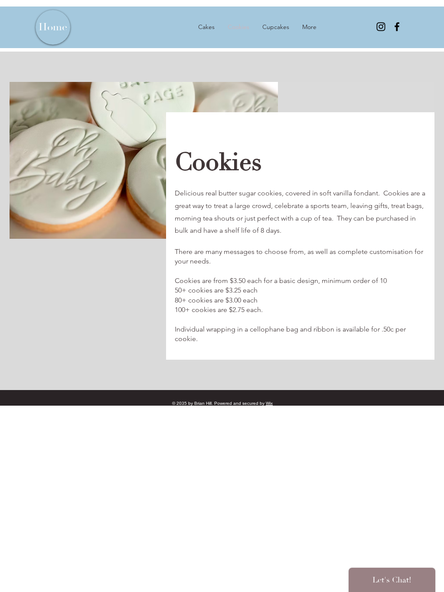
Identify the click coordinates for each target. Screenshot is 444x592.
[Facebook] (397, 27)
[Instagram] (381, 27)
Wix (269, 403)
